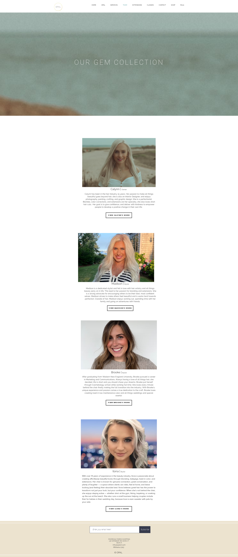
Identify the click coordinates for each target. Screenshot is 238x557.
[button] (103, 5)
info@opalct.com (119, 545)
